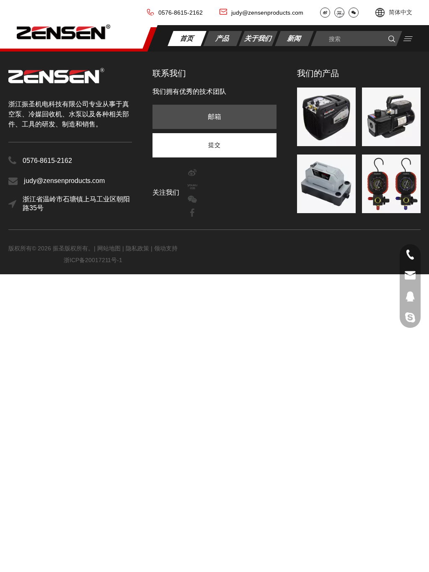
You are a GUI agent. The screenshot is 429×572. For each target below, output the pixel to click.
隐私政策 (137, 248)
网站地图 (109, 248)
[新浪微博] (325, 13)
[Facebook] (192, 212)
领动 (160, 248)
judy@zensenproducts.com (267, 12)
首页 (187, 37)
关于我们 (259, 37)
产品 (223, 37)
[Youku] (339, 13)
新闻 (295, 37)
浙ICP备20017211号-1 (93, 260)
